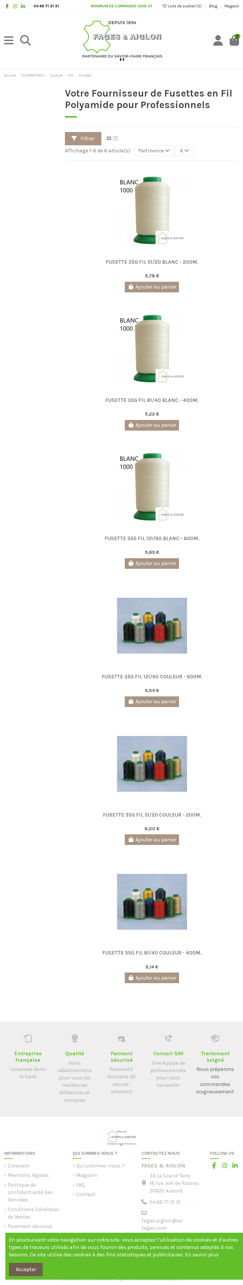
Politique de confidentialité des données (30, 1192)
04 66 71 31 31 (165, 1202)
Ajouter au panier (155, 287)
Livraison (18, 1165)
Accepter (26, 1269)
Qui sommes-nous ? (100, 1165)
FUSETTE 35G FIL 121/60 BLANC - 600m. (152, 538)
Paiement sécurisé (30, 1226)
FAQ (80, 1185)
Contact (85, 1194)
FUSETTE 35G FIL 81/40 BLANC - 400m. (152, 400)
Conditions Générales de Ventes (33, 1213)
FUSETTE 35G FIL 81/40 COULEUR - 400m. (152, 953)
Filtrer (87, 138)
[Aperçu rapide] (157, 253)
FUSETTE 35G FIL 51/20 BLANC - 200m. (152, 262)
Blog (213, 6)
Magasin (232, 6)
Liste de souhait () (184, 6)
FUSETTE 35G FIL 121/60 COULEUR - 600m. (152, 677)
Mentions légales (28, 1175)
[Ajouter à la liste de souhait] (146, 253)
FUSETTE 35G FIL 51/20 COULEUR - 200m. (152, 815)
